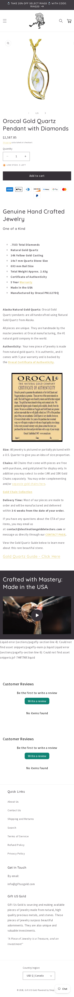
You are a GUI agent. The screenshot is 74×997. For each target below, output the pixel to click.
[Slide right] (45, 113)
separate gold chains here (28, 484)
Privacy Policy (16, 853)
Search (12, 827)
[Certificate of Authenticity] (37, 441)
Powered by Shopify (47, 990)
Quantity (7, 148)
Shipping (7, 142)
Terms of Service (18, 836)
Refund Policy (16, 845)
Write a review (37, 701)
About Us (13, 801)
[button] (5, 21)
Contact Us (14, 810)
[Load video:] (37, 615)
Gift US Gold (31, 990)
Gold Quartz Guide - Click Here (31, 556)
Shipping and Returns (21, 819)
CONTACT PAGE (55, 535)
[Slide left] (28, 113)
